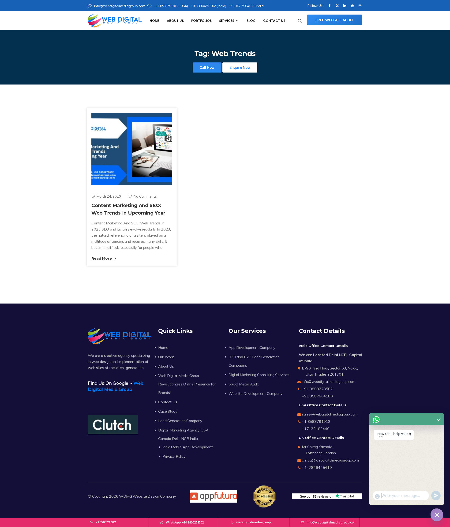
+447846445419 (317, 467)
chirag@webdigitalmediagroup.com (330, 460)
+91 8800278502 (317, 388)
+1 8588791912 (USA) (171, 6)
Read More (101, 258)
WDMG (125, 496)
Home (154, 20)
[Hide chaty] (437, 514)
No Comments (145, 196)
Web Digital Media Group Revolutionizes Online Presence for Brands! (187, 384)
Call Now (207, 67)
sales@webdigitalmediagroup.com (329, 414)
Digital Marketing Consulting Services (259, 374)
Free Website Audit (334, 20)
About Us (175, 20)
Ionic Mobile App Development (187, 447)
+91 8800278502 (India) (208, 6)
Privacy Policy (174, 456)
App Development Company (252, 347)
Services (227, 20)
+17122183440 (316, 428)
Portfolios (201, 20)
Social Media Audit (244, 384)
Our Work (166, 356)
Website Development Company (256, 393)
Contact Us (274, 20)
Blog (251, 20)
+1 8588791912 (316, 421)
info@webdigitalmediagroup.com (119, 6)
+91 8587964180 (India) (246, 6)
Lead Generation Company (180, 420)
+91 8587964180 (317, 396)
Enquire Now (239, 67)
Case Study (167, 411)
